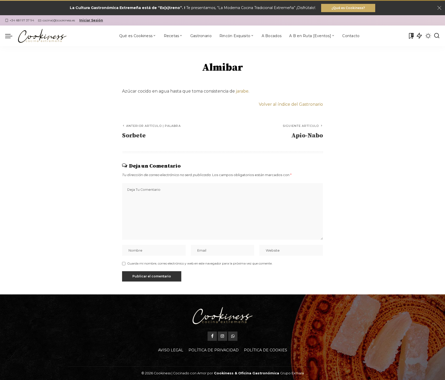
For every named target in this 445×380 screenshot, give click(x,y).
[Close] (439, 8)
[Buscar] (437, 36)
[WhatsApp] (232, 336)
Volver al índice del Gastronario (291, 104)
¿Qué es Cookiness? (348, 8)
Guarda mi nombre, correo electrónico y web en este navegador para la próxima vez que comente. (199, 263)
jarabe (242, 91)
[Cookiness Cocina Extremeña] (42, 36)
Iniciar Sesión (91, 20)
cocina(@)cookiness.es (58, 20)
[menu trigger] (11, 36)
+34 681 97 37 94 (22, 20)
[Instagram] (222, 336)
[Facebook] (212, 336)
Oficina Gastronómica (258, 373)
